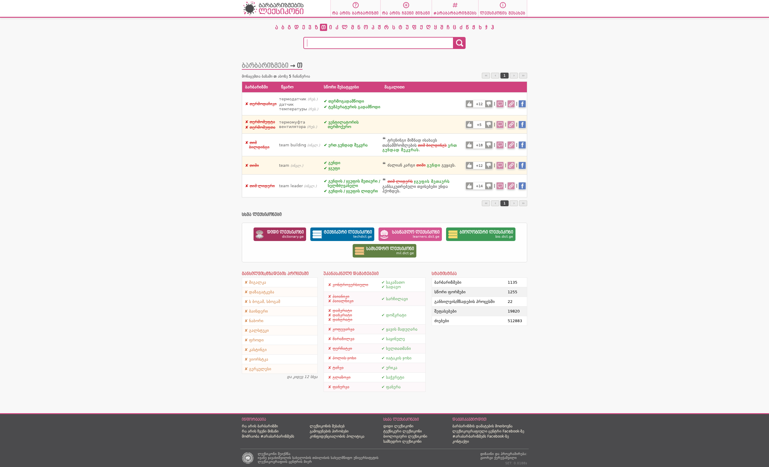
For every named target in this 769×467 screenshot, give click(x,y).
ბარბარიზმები (265, 65)
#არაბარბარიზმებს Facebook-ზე (480, 436)
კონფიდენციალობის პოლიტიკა (337, 436)
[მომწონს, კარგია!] (469, 104)
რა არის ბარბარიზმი (260, 426)
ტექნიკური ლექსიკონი (402, 431)
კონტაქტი (460, 441)
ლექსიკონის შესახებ (327, 426)
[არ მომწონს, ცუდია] (489, 104)
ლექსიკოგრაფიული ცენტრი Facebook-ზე (488, 431)
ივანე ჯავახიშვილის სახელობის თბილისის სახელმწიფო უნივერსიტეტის (318, 458)
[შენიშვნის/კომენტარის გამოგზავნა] (500, 104)
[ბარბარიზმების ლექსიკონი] (273, 15)
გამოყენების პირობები (329, 431)
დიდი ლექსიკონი (398, 426)
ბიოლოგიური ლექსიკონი (405, 436)
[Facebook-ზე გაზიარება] (522, 104)
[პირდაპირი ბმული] (511, 104)
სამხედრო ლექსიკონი (402, 441)
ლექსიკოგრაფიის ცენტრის (280, 462)
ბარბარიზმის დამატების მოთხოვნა (482, 426)
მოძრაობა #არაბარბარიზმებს (268, 436)
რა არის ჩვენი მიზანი (260, 431)
